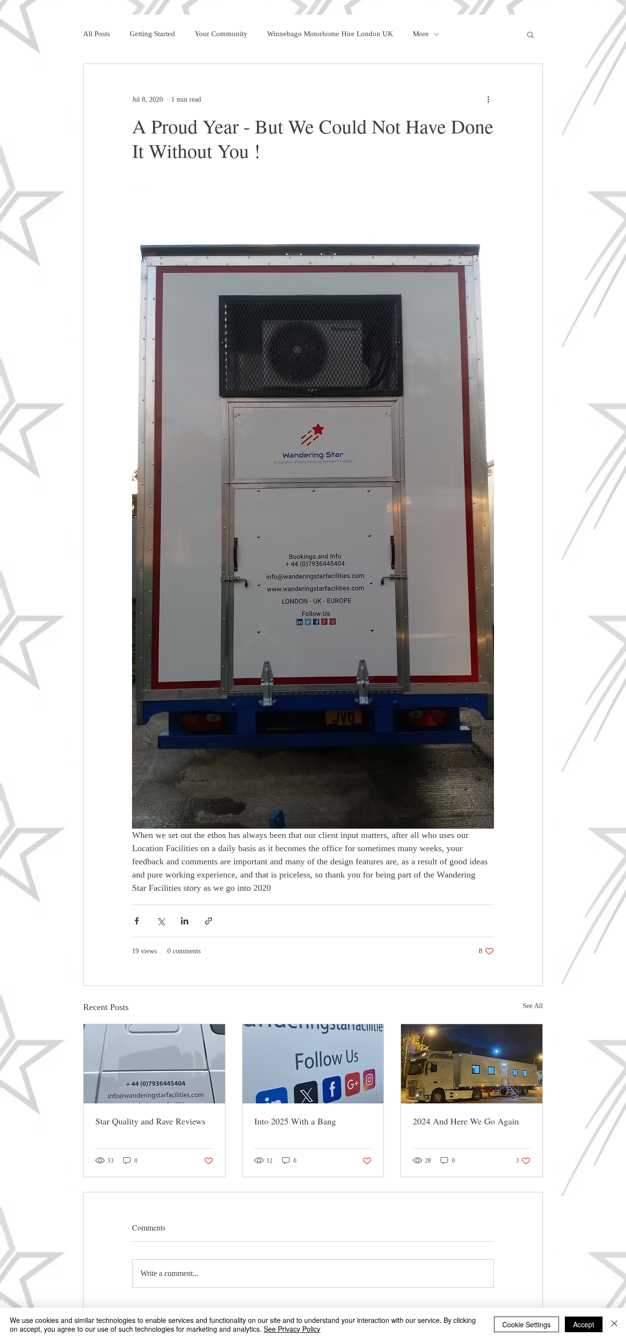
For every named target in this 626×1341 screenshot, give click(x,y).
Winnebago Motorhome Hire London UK (330, 34)
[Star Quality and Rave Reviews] (154, 1063)
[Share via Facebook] (136, 920)
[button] (530, 34)
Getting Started (152, 34)
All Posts (96, 34)
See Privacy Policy (292, 1329)
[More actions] (488, 99)
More (421, 34)
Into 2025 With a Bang (295, 1121)
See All (533, 1006)
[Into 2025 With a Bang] (313, 1063)
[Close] (614, 1324)
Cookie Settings (526, 1324)
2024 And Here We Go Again (466, 1121)
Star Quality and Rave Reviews (150, 1121)
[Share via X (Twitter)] (160, 920)
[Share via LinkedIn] (184, 920)
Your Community (221, 34)
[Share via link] (208, 920)
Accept (583, 1324)
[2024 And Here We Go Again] (471, 1063)
